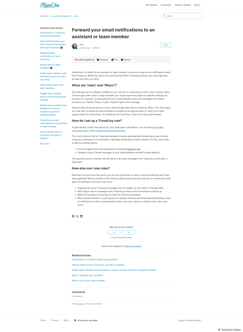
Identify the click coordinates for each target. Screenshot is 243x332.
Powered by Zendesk (231, 329)
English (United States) (189, 320)
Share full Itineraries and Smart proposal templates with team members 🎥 (53, 44)
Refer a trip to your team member (88, 280)
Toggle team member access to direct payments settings (53, 96)
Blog (66, 320)
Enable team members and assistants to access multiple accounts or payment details (53, 110)
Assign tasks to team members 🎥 (50, 66)
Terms (43, 320)
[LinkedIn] (81, 216)
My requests (151, 5)
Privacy (55, 320)
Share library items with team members (52, 86)
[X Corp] (77, 216)
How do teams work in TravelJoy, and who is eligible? (51, 134)
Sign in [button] (197, 5)
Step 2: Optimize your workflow (87, 275)
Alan (81, 44)
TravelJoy (44, 16)
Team (76, 16)
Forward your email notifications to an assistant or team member (53, 123)
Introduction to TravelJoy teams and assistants (52, 34)
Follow (165, 45)
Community (166, 5)
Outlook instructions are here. (111, 130)
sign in (81, 304)
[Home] (49, 5)
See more (45, 143)
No (129, 232)
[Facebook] (73, 216)
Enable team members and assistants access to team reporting (53, 76)
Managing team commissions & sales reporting (50, 56)
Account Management (61, 16)
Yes (114, 232)
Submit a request (183, 5)
